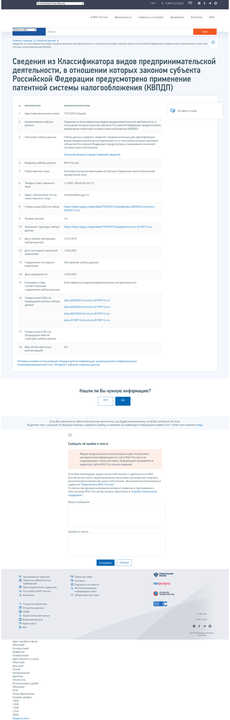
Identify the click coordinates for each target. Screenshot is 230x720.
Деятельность (123, 17)
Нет (105, 400)
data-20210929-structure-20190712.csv (87, 313)
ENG (211, 17)
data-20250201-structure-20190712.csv (87, 300)
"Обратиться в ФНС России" (97, 484)
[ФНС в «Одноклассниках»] (204, 3)
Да (123, 400)
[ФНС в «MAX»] (215, 3)
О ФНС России (99, 17)
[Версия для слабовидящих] (153, 3)
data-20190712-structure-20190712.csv (87, 320)
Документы (177, 17)
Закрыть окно (21, 718)
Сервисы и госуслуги (151, 17)
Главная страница (22, 40)
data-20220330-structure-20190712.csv (87, 307)
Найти (205, 32)
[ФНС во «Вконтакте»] (199, 3)
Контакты (196, 17)
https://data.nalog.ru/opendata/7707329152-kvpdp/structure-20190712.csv (108, 227)
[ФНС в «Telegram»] (209, 3)
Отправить (105, 563)
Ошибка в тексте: (78, 531)
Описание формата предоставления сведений (92, 154)
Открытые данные (46, 40)
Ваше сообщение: (79, 502)
